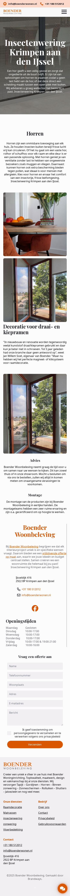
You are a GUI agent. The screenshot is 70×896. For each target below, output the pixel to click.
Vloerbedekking (13, 829)
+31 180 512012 (31, 589)
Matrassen (9, 813)
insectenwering (12, 818)
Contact (43, 813)
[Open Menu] (64, 11)
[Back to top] (35, 888)
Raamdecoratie (12, 807)
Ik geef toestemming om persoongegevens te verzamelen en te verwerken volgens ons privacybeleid (37, 733)
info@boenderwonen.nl (36, 595)
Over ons (43, 807)
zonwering (9, 824)
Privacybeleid (46, 818)
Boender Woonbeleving (23, 546)
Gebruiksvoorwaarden (52, 824)
